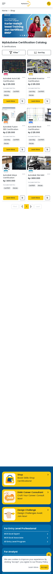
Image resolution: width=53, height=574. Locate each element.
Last (38, 206)
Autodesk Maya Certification (10, 176)
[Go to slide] (20, 35)
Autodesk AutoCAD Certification (11, 79)
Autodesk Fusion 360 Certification (10, 128)
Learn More (10, 101)
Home (4, 10)
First (15, 206)
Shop (13, 10)
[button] (26, 4)
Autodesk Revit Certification (34, 128)
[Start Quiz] (48, 554)
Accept (44, 567)
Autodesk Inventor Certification (36, 79)
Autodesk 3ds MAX (36, 175)
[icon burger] (3, 3)
